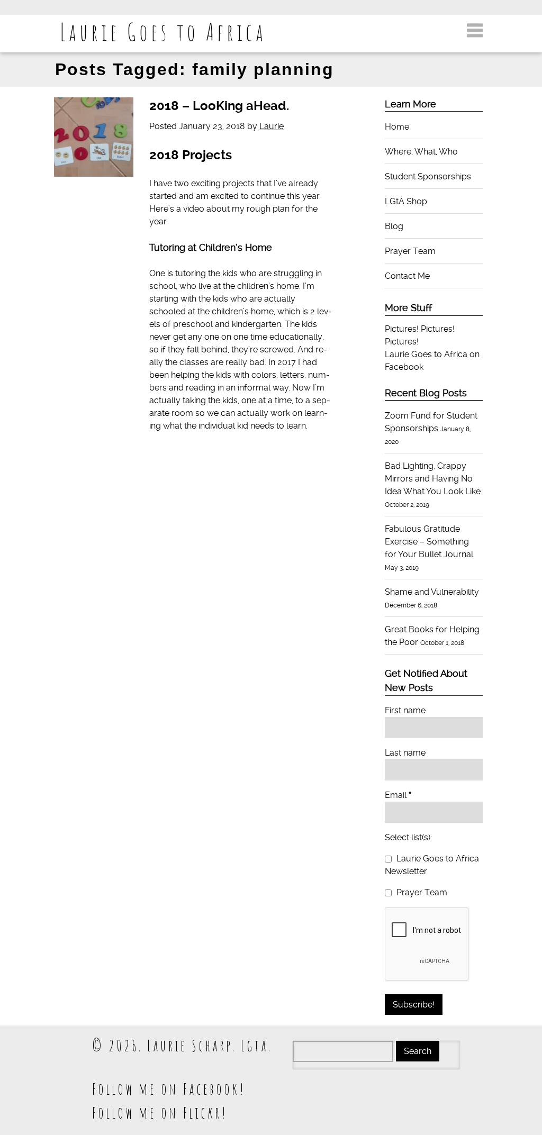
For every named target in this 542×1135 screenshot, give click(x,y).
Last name (405, 753)
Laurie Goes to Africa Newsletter (432, 864)
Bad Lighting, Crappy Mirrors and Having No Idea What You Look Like (433, 478)
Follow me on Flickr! (160, 1112)
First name (405, 710)
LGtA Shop (406, 201)
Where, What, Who (421, 152)
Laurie (271, 126)
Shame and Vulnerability (432, 592)
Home (397, 127)
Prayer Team (410, 251)
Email (398, 795)
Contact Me (407, 276)
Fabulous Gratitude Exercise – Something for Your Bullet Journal (429, 541)
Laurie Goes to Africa (163, 31)
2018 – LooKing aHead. (219, 105)
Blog (394, 226)
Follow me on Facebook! (169, 1088)
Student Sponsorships (428, 176)
